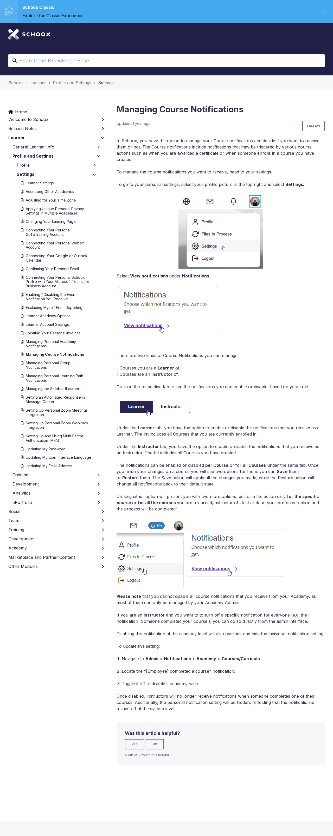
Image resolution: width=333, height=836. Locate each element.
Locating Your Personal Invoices (53, 333)
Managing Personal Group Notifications (48, 365)
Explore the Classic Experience (53, 15)
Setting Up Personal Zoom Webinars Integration (57, 425)
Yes (135, 744)
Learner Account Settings (47, 324)
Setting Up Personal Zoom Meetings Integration (57, 412)
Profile (23, 165)
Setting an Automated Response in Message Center (55, 399)
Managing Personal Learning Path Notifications (54, 378)
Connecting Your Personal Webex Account (55, 245)
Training (20, 474)
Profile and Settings (72, 82)
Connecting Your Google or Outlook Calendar (56, 258)
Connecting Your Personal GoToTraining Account (48, 232)
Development (25, 484)
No (154, 744)
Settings (106, 82)
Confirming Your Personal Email (52, 269)
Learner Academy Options (48, 316)
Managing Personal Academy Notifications (51, 343)
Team (13, 520)
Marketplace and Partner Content (41, 557)
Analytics (21, 493)
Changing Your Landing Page (51, 221)
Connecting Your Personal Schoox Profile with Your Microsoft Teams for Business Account (57, 281)
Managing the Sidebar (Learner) (53, 388)
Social (14, 511)
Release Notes (22, 128)
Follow (313, 126)
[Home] (29, 34)
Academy (17, 547)
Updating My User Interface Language (58, 457)
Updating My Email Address (49, 466)
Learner (38, 82)
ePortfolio (22, 502)
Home (21, 111)
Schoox (16, 82)
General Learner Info (33, 147)
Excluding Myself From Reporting (54, 307)
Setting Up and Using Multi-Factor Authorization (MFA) (54, 438)
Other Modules (23, 566)
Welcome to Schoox (28, 119)
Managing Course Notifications (55, 354)
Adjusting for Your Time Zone (51, 200)
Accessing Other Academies (50, 191)
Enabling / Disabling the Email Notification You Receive (50, 296)
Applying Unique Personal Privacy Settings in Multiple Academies (55, 210)
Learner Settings (40, 183)
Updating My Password (46, 449)
